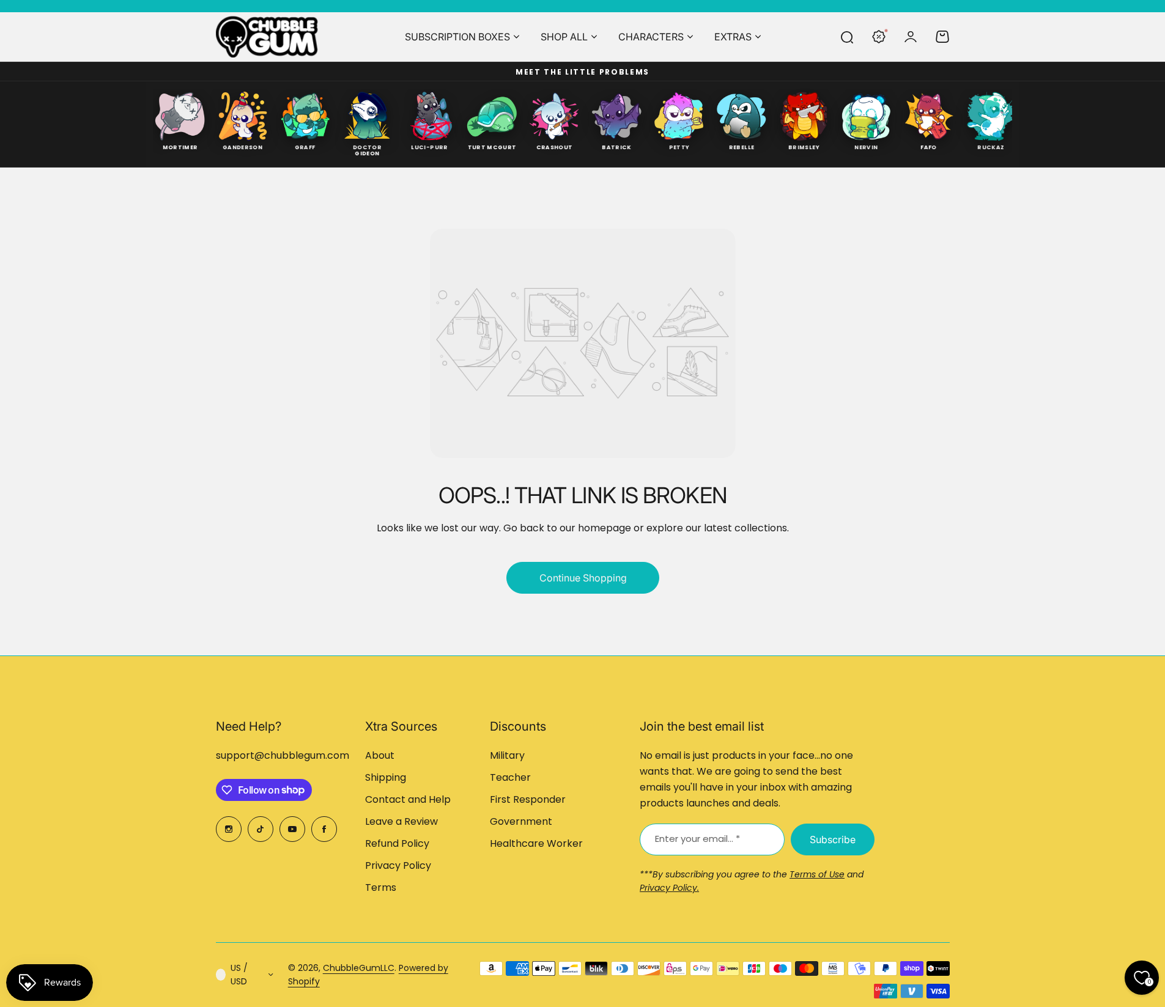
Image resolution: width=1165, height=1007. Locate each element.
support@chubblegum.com (282, 755)
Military (507, 755)
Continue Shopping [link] (582, 578)
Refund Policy (397, 843)
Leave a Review (401, 821)
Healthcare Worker (536, 843)
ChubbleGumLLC (358, 968)
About (379, 755)
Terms (380, 887)
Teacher (510, 777)
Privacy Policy (398, 865)
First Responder (528, 799)
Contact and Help (408, 799)
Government (521, 821)
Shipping (385, 777)
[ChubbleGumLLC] (267, 36)
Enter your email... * (697, 838)
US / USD (239, 975)
